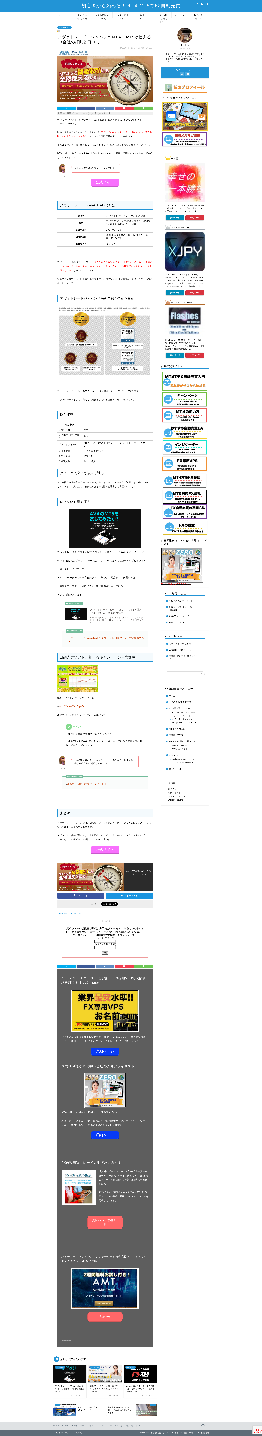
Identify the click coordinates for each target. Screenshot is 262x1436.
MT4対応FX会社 (179, 746)
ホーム (62, 15)
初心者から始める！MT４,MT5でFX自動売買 (131, 5)
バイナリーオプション (182, 719)
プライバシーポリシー (63, 1433)
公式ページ (195, 217)
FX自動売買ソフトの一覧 (183, 713)
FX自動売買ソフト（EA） (101, 16)
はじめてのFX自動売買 (81, 16)
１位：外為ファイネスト (181, 600)
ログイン (172, 789)
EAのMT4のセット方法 (180, 650)
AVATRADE (63, 913)
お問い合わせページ (199, 16)
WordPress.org (175, 800)
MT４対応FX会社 (64, 27)
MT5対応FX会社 (179, 749)
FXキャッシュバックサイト (184, 763)
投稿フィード (174, 792)
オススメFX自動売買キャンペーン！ (87, 784)
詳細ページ (105, 1316)
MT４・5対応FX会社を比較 (161, 16)
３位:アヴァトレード (179, 616)
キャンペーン (180, 16)
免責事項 (79, 1433)
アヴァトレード (77, 913)
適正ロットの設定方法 (180, 643)
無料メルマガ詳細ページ (105, 1222)
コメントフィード (176, 796)
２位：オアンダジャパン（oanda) (181, 608)
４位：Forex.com (177, 622)
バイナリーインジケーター (184, 723)
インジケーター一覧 (181, 716)
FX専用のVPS (141, 16)
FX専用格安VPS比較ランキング (183, 657)
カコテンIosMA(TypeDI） (73, 706)
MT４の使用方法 (122, 16)
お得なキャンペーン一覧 (183, 759)
